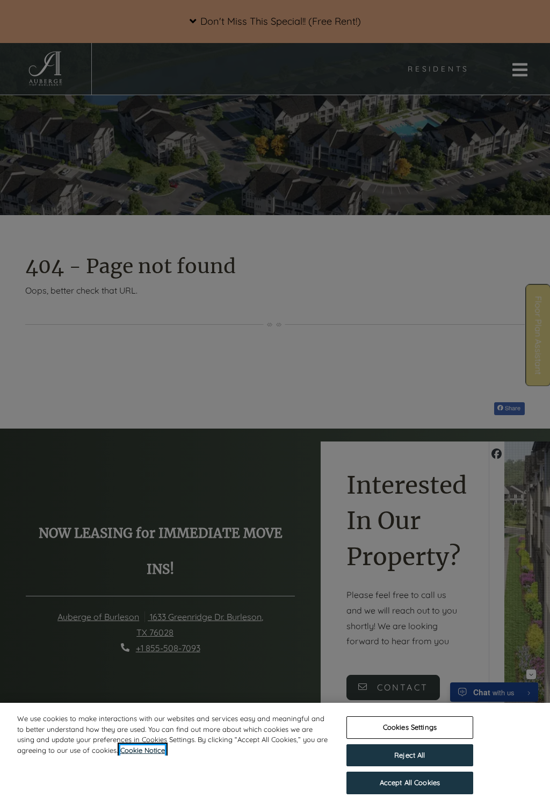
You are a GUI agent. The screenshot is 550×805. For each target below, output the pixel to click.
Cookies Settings (410, 727)
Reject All (409, 755)
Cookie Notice (142, 750)
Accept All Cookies (410, 782)
